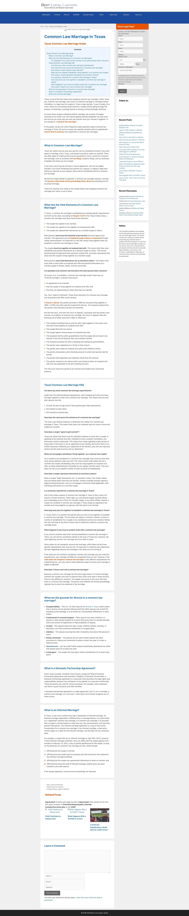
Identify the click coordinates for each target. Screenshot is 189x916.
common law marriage (66, 122)
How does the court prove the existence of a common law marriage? (77, 68)
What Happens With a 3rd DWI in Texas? (132, 175)
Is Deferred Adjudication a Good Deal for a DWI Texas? (99, 827)
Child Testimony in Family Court (129, 147)
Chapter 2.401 (79, 216)
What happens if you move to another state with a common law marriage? (79, 84)
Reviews (126, 15)
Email (120, 42)
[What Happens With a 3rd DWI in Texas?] (77, 812)
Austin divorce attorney (54, 132)
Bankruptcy (46, 15)
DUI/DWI (76, 15)
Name (120, 36)
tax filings (77, 159)
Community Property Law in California (131, 161)
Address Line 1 (123, 57)
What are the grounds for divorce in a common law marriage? (72, 89)
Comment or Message (125, 67)
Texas (46, 26)
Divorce (66, 15)
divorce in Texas (91, 607)
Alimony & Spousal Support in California (131, 140)
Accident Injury (88, 15)
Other (102, 15)
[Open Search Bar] (146, 21)
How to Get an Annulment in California (131, 137)
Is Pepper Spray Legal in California (57, 789)
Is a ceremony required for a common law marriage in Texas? (74, 77)
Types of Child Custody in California (130, 130)
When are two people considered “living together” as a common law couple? (79, 73)
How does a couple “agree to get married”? (67, 70)
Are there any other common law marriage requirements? (72, 65)
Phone (120, 48)
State (137, 64)
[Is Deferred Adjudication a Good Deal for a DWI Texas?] (99, 821)
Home (42, 26)
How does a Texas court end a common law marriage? (71, 87)
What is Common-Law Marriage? (61, 56)
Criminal (57, 15)
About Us (138, 15)
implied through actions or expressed (85, 238)
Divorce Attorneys (57, 785)
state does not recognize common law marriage (64, 560)
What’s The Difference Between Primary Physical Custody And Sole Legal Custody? (132, 166)
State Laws (113, 15)
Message (121, 84)
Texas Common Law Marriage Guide (59, 53)
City (144, 60)
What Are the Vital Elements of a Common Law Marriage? (70, 58)
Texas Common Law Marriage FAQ (61, 63)
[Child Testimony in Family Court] (54, 812)
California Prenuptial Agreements (129, 154)
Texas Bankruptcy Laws (137, 201)
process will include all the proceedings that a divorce (70, 181)
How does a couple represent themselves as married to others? (75, 75)
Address (120, 54)
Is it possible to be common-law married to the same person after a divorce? (80, 61)
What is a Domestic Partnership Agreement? (65, 92)
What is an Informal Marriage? (60, 94)
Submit (122, 91)
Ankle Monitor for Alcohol (54, 787)
